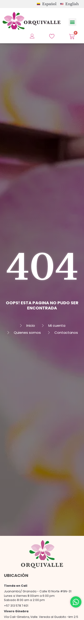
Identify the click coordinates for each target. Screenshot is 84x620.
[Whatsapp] (75, 602)
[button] (72, 22)
